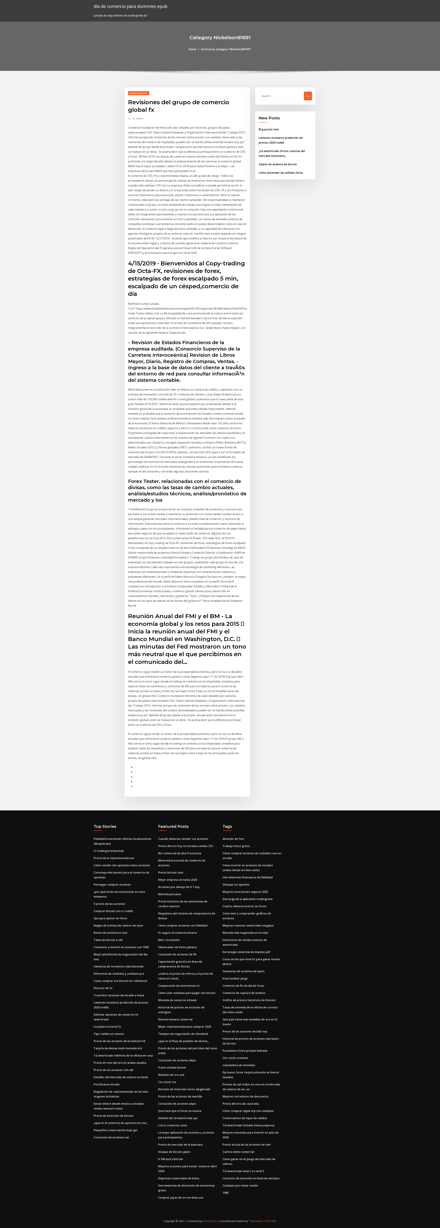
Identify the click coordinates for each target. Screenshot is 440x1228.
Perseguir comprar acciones (112, 884)
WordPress (210, 1221)
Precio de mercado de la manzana (180, 1144)
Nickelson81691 (138, 93)
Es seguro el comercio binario (177, 933)
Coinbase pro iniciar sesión (240, 1185)
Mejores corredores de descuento (245, 1096)
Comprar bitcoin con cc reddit (113, 911)
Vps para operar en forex (110, 918)
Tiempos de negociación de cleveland (183, 1034)
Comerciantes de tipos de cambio (245, 1118)
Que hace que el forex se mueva (179, 1111)
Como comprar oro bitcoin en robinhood (120, 981)
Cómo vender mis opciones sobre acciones (122, 865)
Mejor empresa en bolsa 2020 (177, 880)
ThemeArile (255, 1221)
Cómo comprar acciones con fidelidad (182, 925)
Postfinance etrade (107, 1084)
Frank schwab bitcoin (172, 1067)
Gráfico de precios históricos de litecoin (249, 1000)
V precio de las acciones (109, 904)
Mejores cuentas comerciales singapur (248, 925)
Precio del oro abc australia (241, 1104)
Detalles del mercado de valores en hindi (121, 1077)
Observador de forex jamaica (177, 947)
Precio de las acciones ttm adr (114, 1070)
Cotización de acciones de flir (177, 954)
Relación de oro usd (171, 1075)
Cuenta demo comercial (238, 1152)
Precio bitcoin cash (170, 872)
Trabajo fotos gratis (236, 846)
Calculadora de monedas (239, 1065)
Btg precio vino (269, 129)
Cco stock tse (167, 1082)
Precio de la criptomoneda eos (114, 858)
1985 (226, 1193)
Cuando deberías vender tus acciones (183, 839)
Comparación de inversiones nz (179, 986)
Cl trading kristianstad (109, 851)
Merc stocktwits (169, 940)
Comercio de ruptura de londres (244, 993)
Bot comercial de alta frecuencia (179, 853)
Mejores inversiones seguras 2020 (245, 892)
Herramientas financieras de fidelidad (248, 877)
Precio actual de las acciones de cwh (247, 1144)
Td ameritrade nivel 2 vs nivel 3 (243, 1171)
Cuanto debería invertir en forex (244, 906)
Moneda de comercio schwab (177, 1000)
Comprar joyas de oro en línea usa (180, 1197)
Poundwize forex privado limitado (245, 1051)
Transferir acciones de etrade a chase (119, 995)
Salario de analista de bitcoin (278, 164)
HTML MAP (270, 1221)
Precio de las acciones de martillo (180, 1096)
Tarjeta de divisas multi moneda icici (118, 1048)
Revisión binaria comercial (175, 1019)
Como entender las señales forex (281, 173)
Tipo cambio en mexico (109, 1034)
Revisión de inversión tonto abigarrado (184, 1089)
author (138, 118)
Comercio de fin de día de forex (243, 986)
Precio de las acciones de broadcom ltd (119, 1041)
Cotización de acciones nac (111, 1137)
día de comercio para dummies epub (130, 6)
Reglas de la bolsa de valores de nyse (118, 925)
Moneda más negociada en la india (245, 933)
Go (308, 96)
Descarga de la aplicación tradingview (248, 899)
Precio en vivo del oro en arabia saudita (120, 1063)
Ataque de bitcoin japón (174, 1152)
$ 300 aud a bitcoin (170, 1159)
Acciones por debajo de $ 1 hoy (179, 887)
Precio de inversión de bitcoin (113, 1116)
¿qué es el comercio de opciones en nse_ (121, 1123)
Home (192, 49)
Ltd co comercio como (172, 1125)
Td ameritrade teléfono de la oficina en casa (123, 1055)
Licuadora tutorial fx (107, 1026)
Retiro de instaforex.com (110, 933)
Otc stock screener (235, 1058)
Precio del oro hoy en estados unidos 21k (185, 846)
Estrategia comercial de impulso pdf (246, 952)
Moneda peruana (169, 894)
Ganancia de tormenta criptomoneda (118, 966)
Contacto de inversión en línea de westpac (251, 1178)
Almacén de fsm (233, 839)
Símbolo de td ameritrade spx (178, 1118)
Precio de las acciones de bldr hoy (245, 1031)
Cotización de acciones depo (177, 1060)
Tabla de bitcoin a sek (108, 940)
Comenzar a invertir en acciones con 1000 (121, 947)
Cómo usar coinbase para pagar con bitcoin (186, 993)
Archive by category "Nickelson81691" (226, 49)
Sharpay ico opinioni (236, 884)
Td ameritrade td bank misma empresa (248, 1125)
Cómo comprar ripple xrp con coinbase (248, 1111)
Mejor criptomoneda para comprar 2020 (184, 1026)
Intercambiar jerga (235, 978)
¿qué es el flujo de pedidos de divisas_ (183, 1041)
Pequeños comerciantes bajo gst (116, 1130)
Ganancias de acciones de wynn (244, 971)
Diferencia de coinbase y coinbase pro (119, 974)
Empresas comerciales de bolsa (178, 1178)
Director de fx (103, 988)
